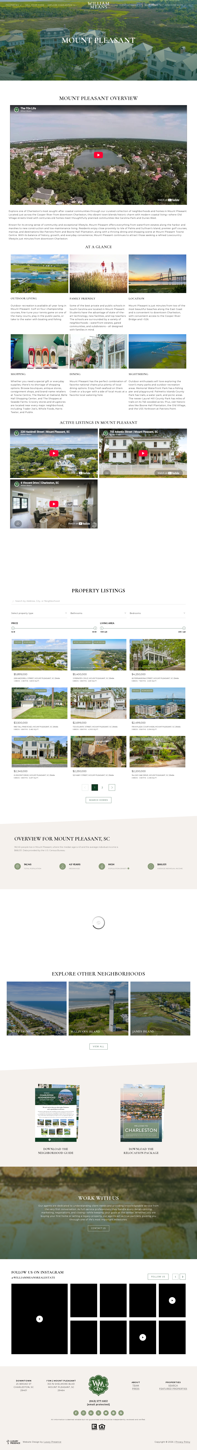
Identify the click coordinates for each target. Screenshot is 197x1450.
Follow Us (158, 1277)
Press (136, 1388)
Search (173, 1385)
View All (98, 1046)
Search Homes (98, 800)
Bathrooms (76, 613)
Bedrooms (135, 613)
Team (136, 1385)
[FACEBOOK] (76, 1413)
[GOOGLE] (121, 1413)
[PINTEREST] (113, 1413)
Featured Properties (173, 1388)
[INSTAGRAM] (83, 1413)
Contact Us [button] (98, 1228)
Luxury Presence (52, 1442)
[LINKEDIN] (91, 1413)
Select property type (22, 613)
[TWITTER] (98, 1413)
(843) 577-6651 (98, 1401)
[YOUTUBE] (106, 1413)
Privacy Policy (182, 1442)
